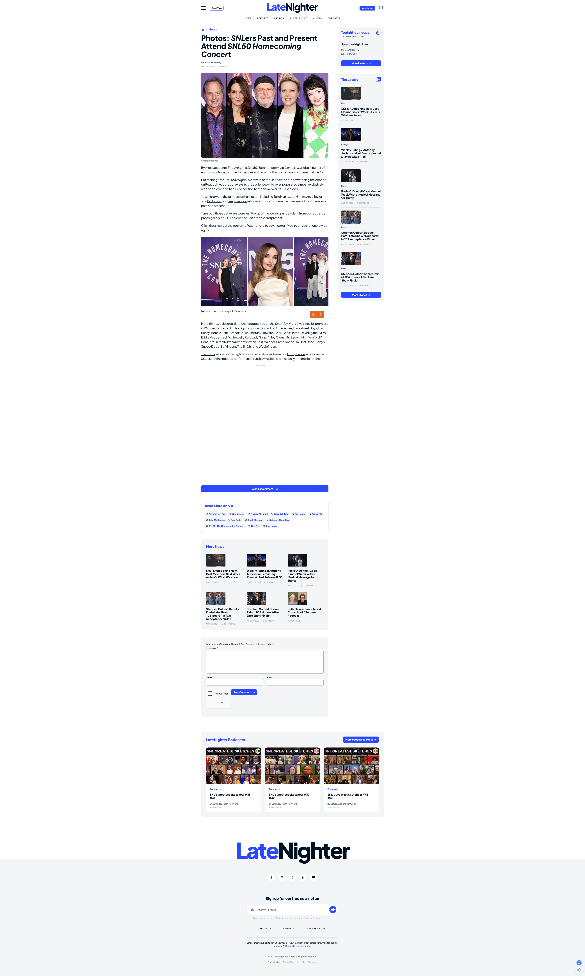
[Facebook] (271, 877)
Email (270, 677)
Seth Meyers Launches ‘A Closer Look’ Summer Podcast (304, 612)
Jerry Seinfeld (237, 201)
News (213, 29)
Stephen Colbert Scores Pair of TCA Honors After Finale (263, 612)
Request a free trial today (297, 945)
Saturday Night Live (238, 180)
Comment (212, 648)
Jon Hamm (297, 196)
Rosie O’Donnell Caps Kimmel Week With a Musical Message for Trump (302, 575)
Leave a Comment (262, 488)
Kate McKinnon (217, 520)
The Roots (208, 354)
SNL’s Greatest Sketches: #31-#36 (231, 796)
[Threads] (303, 877)
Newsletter (367, 8)
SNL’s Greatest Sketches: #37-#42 (290, 796)
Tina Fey (255, 526)
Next (320, 314)
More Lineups (359, 63)
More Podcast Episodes (359, 739)
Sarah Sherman (255, 520)
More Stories (359, 294)
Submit (332, 909)
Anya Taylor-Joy (217, 513)
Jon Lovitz (317, 513)
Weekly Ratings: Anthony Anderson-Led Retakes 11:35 (264, 574)
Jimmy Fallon (296, 354)
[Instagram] (292, 877)
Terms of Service (320, 918)
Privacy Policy (303, 918)
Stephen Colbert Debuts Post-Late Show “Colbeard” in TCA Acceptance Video (222, 614)
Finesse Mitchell (259, 513)
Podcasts (215, 789)
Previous (313, 314)
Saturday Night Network (225, 803)
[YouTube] (313, 877)
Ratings (344, 144)
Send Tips (217, 8)
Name (210, 677)
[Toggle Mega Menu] (203, 7)
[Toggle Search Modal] (381, 7)
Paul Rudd (214, 201)
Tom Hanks (281, 196)
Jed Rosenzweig (212, 62)
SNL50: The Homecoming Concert (271, 167)
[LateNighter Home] (292, 8)
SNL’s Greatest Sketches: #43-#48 (348, 796)
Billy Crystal (238, 513)
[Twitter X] (282, 877)
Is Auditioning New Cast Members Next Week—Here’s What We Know (223, 574)
